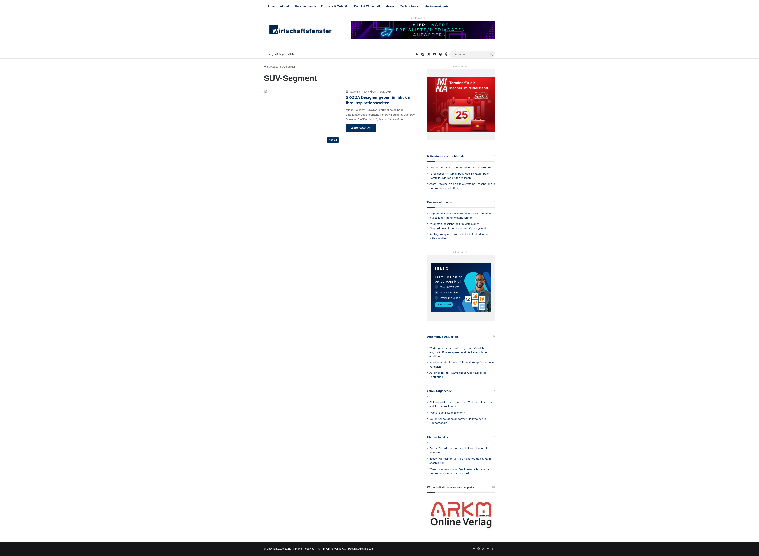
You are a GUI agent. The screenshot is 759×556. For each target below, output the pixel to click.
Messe (390, 6)
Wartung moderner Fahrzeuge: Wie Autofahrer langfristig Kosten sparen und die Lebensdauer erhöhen (458, 352)
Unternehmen (304, 6)
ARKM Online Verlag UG (332, 548)
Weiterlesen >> (361, 127)
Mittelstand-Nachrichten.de (445, 156)
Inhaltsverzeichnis (436, 6)
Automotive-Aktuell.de (442, 336)
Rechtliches (408, 6)
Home (271, 6)
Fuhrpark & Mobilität (335, 6)
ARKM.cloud (365, 548)
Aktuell (285, 6)
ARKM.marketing (419, 18)
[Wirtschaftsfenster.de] (300, 30)
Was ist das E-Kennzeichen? (447, 412)
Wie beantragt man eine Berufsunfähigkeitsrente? (460, 167)
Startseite (272, 66)
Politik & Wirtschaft (367, 6)
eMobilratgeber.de (439, 391)
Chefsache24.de (438, 437)
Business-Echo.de (439, 202)
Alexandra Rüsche (359, 91)
